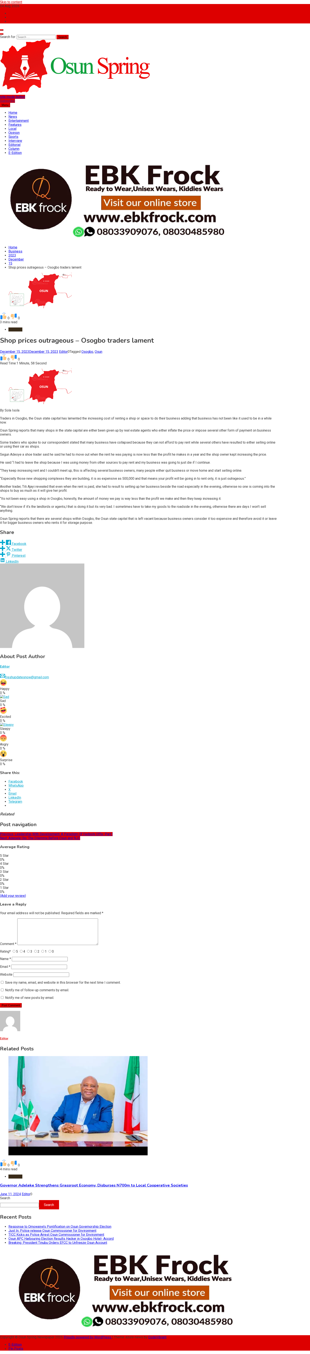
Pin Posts (15, 1349)
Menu (5, 105)
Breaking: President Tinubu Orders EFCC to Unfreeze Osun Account (57, 1243)
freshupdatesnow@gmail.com (27, 677)
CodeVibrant (157, 1337)
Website (6, 974)
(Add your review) (13, 896)
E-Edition (15, 153)
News (12, 117)
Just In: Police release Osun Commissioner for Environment (52, 1231)
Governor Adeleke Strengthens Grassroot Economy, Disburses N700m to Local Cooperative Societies (94, 1185)
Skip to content (11, 2)
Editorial (14, 145)
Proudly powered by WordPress (88, 1337)
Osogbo (87, 352)
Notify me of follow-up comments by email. (37, 990)
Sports (13, 137)
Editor (63, 352)
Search (5, 1198)
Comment (8, 944)
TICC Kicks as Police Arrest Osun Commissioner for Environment (56, 1235)
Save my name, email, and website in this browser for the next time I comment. (63, 983)
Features (15, 125)
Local (12, 129)
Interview (15, 141)
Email (5, 967)
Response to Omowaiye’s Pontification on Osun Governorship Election (59, 1227)
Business (15, 329)
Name (5, 959)
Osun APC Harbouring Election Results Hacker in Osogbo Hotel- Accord (61, 1239)
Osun (98, 352)
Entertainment (18, 121)
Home (12, 113)
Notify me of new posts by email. (29, 998)
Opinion (14, 133)
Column (13, 149)
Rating (5, 951)
